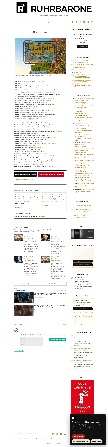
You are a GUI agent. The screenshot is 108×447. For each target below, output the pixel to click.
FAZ (43, 84)
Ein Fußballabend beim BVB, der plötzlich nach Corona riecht (82, 61)
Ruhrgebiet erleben (40, 434)
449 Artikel (18, 207)
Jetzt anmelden (83, 46)
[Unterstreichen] (26, 335)
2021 (80, 316)
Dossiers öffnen (77, 322)
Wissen (30, 22)
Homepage (17, 22)
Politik (24, 22)
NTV (44, 116)
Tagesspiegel (50, 100)
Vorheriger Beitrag (27, 283)
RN (54, 160)
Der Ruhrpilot (28, 239)
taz (39, 88)
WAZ (44, 151)
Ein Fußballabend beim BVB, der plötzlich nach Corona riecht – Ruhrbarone (83, 125)
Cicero (60, 131)
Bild (43, 96)
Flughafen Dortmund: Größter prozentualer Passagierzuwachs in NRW (82, 85)
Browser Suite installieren (83, 264)
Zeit (48, 86)
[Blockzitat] (35, 335)
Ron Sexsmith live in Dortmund (81, 70)
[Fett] (21, 335)
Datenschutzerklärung (31, 438)
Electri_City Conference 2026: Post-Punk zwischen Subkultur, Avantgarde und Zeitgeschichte (83, 76)
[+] (41, 334)
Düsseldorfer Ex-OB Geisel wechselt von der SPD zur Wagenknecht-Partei (84, 155)
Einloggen (42, 216)
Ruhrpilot (18, 194)
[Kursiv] (23, 335)
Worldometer (38, 147)
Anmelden (63, 324)
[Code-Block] (37, 335)
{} (38, 334)
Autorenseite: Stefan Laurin (24, 179)
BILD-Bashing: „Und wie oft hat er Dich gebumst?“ (83, 361)
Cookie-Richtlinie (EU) (46, 438)
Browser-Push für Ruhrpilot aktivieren (51, 174)
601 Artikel (45, 205)
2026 (74, 313)
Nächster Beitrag (53, 283)
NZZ (58, 92)
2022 (74, 316)
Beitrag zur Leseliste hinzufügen (25, 174)
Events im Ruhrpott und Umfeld (23, 434)
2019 (90, 316)
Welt (42, 82)
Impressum (18, 438)
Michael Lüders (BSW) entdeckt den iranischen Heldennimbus (83, 80)
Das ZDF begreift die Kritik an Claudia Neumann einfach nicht (84, 191)
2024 (85, 313)
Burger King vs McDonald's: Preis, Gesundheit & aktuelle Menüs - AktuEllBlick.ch (83, 171)
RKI (34, 145)
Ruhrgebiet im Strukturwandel (52, 194)
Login (54, 22)
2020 (85, 316)
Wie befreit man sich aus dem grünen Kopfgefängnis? (82, 349)
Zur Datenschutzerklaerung (80, 432)
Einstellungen (96, 441)
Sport (49, 22)
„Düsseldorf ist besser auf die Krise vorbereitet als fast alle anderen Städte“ (83, 105)
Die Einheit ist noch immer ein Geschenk (82, 336)
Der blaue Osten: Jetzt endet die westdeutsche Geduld (82, 144)
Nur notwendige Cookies (80, 441)
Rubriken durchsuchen (79, 320)
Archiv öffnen (82, 308)
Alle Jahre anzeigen (78, 324)
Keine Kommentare (49, 35)
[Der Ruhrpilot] (18, 237)
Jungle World (52, 143)
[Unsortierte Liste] (32, 335)
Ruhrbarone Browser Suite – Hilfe (64, 438)
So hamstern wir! (79, 279)
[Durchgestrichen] (28, 335)
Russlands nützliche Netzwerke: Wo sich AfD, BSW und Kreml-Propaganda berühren (83, 66)
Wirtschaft (37, 22)
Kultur (43, 22)
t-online (54, 98)
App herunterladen (82, 261)
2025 (80, 313)
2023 (90, 313)
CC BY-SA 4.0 (48, 75)
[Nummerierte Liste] (30, 335)
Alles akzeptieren (78, 436)
